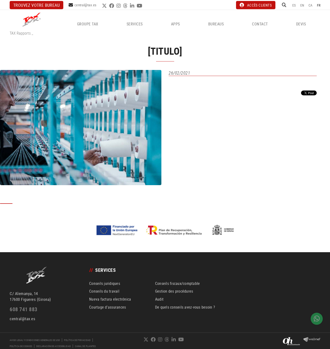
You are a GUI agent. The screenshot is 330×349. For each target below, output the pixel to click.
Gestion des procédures (174, 291)
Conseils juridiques (104, 283)
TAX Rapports (20, 33)
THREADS (126, 5)
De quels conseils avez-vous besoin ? (185, 307)
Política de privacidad (77, 340)
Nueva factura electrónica (110, 299)
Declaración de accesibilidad (53, 346)
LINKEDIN (133, 5)
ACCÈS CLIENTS (259, 5)
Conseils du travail (104, 291)
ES (294, 5)
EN (302, 5)
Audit (159, 299)
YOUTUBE (140, 5)
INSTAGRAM (119, 5)
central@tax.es (85, 4)
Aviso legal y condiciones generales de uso (35, 340)
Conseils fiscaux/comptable (177, 283)
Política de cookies (21, 346)
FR (319, 5)
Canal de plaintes (85, 346)
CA (310, 5)
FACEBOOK (112, 5)
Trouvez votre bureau (36, 5)
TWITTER (105, 5)
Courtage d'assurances (107, 307)
